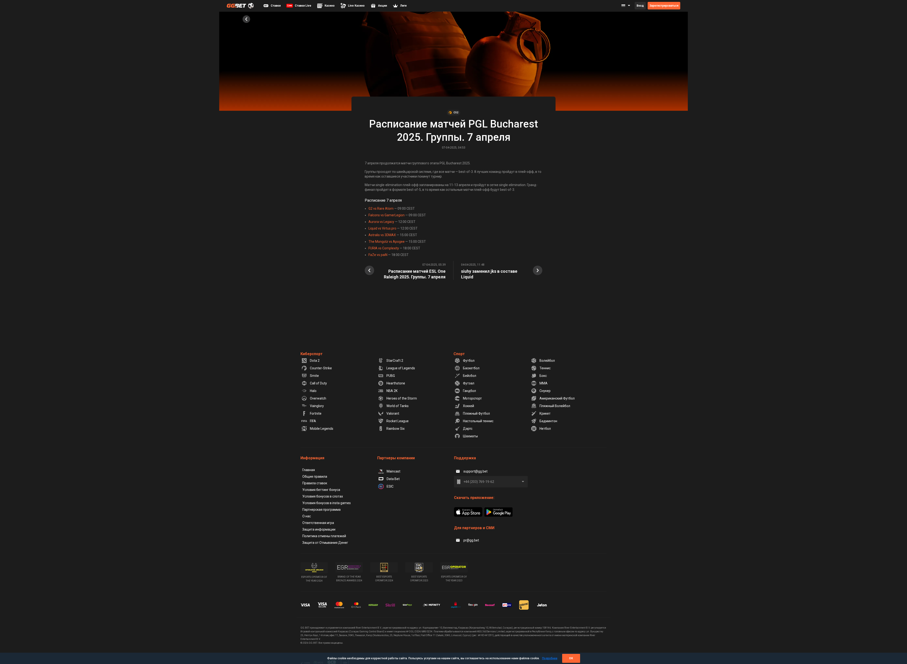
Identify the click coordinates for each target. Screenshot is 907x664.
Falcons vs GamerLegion (386, 215)
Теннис (545, 368)
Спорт (459, 354)
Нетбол (545, 428)
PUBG (390, 376)
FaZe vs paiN (377, 255)
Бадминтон (548, 421)
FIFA (313, 421)
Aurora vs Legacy (381, 222)
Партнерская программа (321, 509)
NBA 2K (392, 391)
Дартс (467, 428)
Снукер (545, 391)
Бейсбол (469, 376)
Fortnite (315, 413)
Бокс (543, 376)
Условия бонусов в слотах (322, 496)
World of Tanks (397, 406)
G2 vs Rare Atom (381, 208)
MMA (543, 383)
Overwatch (318, 398)
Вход (640, 5)
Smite (314, 376)
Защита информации (318, 529)
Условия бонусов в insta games (326, 503)
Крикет (545, 413)
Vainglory (317, 406)
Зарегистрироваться (664, 5)
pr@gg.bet (471, 540)
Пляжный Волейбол (554, 406)
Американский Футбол (557, 398)
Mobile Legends (321, 428)
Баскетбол (471, 368)
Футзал (468, 383)
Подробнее (549, 658)
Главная (308, 470)
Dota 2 (315, 360)
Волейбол (547, 360)
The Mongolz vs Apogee (386, 241)
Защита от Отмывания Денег (325, 543)
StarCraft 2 (394, 360)
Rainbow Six (395, 428)
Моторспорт (472, 398)
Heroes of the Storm (401, 398)
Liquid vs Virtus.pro (382, 228)
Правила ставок (314, 483)
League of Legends (400, 368)
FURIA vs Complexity (383, 248)
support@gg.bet (475, 471)
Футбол (469, 360)
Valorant (392, 413)
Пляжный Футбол (476, 413)
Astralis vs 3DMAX (382, 235)
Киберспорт (311, 354)
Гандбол (469, 391)
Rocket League (397, 421)
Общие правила (314, 476)
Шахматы (470, 436)
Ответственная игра (318, 523)
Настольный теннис (478, 421)
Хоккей (468, 406)
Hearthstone (395, 383)
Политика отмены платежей (324, 536)
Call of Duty (318, 383)
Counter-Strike (321, 368)
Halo (313, 391)
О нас (306, 516)
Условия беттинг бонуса (321, 490)
